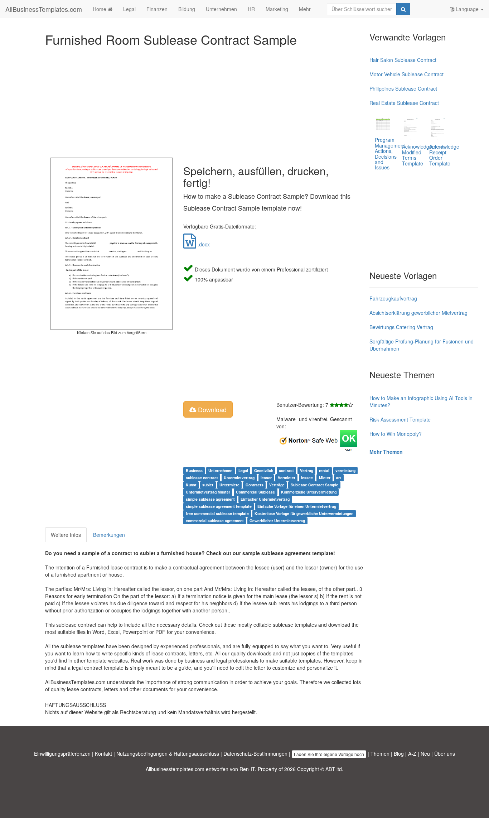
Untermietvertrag (239, 477)
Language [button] (467, 9)
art (338, 477)
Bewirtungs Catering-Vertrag (401, 327)
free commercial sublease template (217, 513)
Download (211, 409)
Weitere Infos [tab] (66, 534)
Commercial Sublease (255, 492)
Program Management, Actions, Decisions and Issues (390, 153)
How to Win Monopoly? (395, 433)
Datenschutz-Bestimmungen (255, 753)
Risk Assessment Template (400, 419)
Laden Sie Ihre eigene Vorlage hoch (329, 754)
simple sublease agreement (210, 499)
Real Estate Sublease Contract (404, 102)
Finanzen (157, 9)
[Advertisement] (204, 100)
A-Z (412, 753)
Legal (129, 9)
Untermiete (229, 484)
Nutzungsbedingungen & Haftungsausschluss (167, 753)
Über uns (444, 753)
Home (100, 9)
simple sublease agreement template (219, 506)
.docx (203, 244)
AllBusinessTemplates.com (43, 9)
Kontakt (103, 753)
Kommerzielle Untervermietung (309, 492)
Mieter (324, 477)
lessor (266, 477)
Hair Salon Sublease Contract (402, 59)
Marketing (277, 9)
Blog (399, 753)
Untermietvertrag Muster (208, 492)
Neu (425, 753)
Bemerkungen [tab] (109, 534)
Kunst (191, 484)
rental (324, 470)
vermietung (345, 470)
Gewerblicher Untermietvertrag (277, 520)
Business (194, 470)
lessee (307, 477)
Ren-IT (247, 769)
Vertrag (306, 470)
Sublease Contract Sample (314, 484)
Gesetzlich (263, 470)
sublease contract (202, 477)
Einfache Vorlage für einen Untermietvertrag (296, 506)
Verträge (277, 484)
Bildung (186, 9)
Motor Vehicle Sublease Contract (406, 74)
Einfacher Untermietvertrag (265, 499)
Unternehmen (221, 9)
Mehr (305, 9)
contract (286, 470)
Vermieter (286, 477)
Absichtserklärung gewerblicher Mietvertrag (418, 312)
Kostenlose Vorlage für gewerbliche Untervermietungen (304, 513)
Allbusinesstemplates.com (175, 769)
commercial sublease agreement (215, 520)
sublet (207, 484)
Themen (380, 753)
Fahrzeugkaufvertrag (393, 298)
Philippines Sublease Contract (403, 88)
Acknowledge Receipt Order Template (444, 155)
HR (251, 9)
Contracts (254, 484)
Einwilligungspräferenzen (62, 753)
